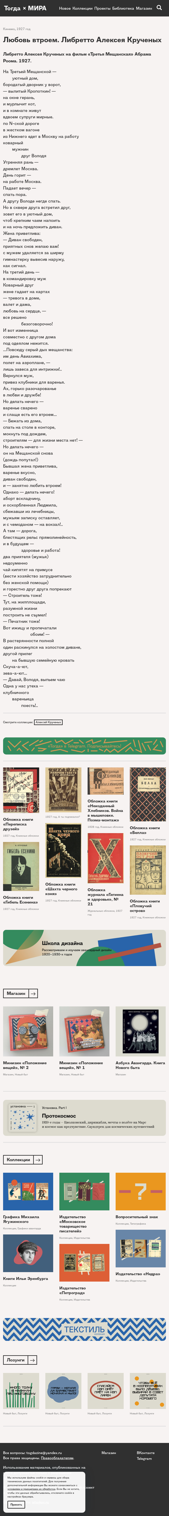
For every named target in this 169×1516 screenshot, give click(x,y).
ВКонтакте (146, 1452)
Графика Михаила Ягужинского (21, 1219)
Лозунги (22, 1413)
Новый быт (21, 1074)
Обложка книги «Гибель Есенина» (20, 900)
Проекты (102, 8)
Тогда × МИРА (25, 8)
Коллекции (83, 8)
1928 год (93, 827)
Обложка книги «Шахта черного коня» (61, 889)
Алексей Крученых (48, 722)
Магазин (144, 8)
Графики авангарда (29, 1228)
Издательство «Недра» (138, 1274)
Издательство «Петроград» (72, 1290)
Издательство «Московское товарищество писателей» (73, 1224)
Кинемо (9, 29)
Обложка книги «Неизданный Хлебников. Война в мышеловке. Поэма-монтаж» (105, 810)
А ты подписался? (69, 817)
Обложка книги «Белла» (145, 830)
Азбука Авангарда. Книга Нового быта (140, 1065)
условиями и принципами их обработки (31, 1489)
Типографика (138, 1223)
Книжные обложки (27, 835)
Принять (16, 1505)
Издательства (82, 1238)
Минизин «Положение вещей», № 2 (25, 1065)
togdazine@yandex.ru (44, 1452)
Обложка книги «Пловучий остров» (145, 905)
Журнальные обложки (101, 911)
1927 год (23, 29)
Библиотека (123, 8)
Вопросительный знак (137, 1217)
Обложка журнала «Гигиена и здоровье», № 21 (105, 897)
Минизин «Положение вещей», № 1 (81, 1065)
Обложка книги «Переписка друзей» (18, 824)
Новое (65, 8)
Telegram (144, 1458)
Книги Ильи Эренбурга (25, 1278)
